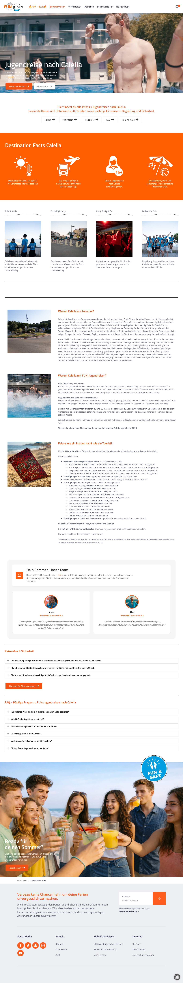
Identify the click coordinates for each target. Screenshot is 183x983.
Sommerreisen (57, 6)
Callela (59, 615)
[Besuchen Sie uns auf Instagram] (43, 945)
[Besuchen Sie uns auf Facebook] (20, 945)
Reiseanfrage (123, 6)
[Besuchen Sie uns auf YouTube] (20, 953)
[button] (91, 660)
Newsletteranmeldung (105, 949)
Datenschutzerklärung (128, 911)
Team (60, 575)
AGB (57, 955)
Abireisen (89, 6)
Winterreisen (74, 6)
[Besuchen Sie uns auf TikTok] (28, 945)
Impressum (61, 949)
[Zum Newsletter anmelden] (159, 898)
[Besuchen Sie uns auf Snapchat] (35, 945)
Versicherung (138, 949)
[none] (8, 660)
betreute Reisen (105, 6)
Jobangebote (100, 955)
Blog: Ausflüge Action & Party (109, 944)
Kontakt (59, 944)
